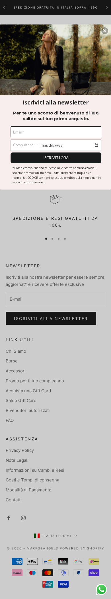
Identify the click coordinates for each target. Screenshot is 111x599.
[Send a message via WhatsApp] (101, 589)
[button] (104, 30)
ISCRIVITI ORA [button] (56, 157)
